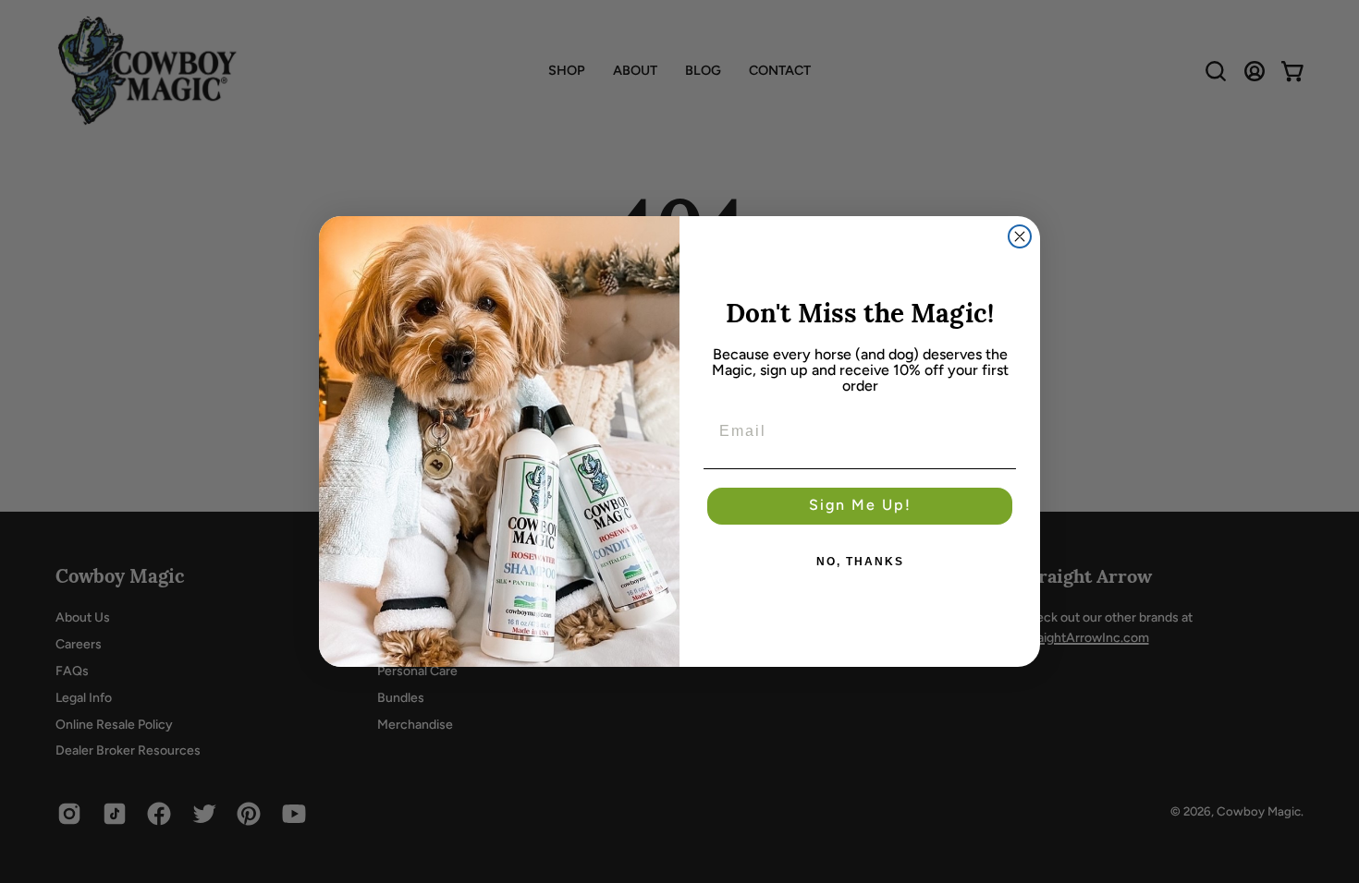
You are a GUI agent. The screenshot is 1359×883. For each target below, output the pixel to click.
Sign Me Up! (860, 506)
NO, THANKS (860, 561)
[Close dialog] (1020, 236)
